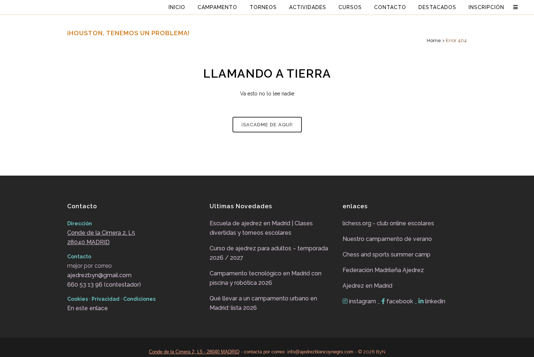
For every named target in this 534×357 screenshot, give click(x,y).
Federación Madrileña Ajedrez (383, 270)
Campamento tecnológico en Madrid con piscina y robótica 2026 (265, 278)
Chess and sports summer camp (386, 254)
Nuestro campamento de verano (387, 238)
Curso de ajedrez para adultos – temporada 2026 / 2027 (269, 253)
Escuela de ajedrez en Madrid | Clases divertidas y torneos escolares (261, 228)
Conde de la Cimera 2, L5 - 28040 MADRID (194, 351)
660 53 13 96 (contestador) (104, 284)
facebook (399, 301)
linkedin (434, 301)
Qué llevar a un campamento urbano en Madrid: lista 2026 (263, 303)
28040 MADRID (88, 242)
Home (434, 40)
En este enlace (87, 308)
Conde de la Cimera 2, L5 (101, 232)
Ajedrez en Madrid (367, 285)
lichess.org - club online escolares (388, 223)
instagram (362, 301)
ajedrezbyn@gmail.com (99, 275)
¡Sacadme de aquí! (267, 124)
